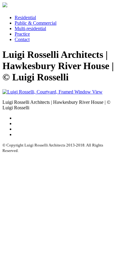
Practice (22, 34)
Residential (25, 17)
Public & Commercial (35, 23)
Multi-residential (30, 28)
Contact (22, 39)
